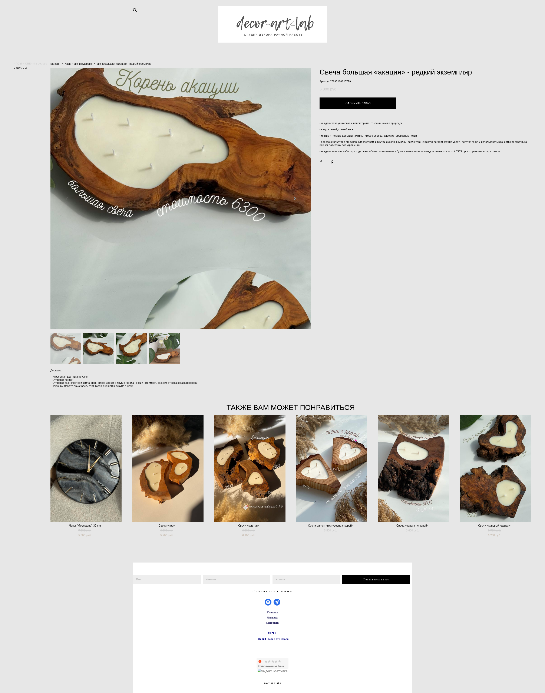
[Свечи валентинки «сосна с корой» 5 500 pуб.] (331, 468)
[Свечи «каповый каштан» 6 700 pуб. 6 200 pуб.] (495, 468)
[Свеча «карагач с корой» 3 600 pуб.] (413, 468)
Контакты (272, 622)
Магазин (272, 617)
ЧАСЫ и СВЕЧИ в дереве (30, 63)
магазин (55, 63)
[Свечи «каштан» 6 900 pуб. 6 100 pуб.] (249, 468)
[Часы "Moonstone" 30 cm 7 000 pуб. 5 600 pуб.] (86, 468)
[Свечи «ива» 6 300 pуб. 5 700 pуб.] (168, 468)
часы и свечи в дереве (78, 63)
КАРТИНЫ (20, 68)
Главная (272, 612)
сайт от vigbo (272, 683)
